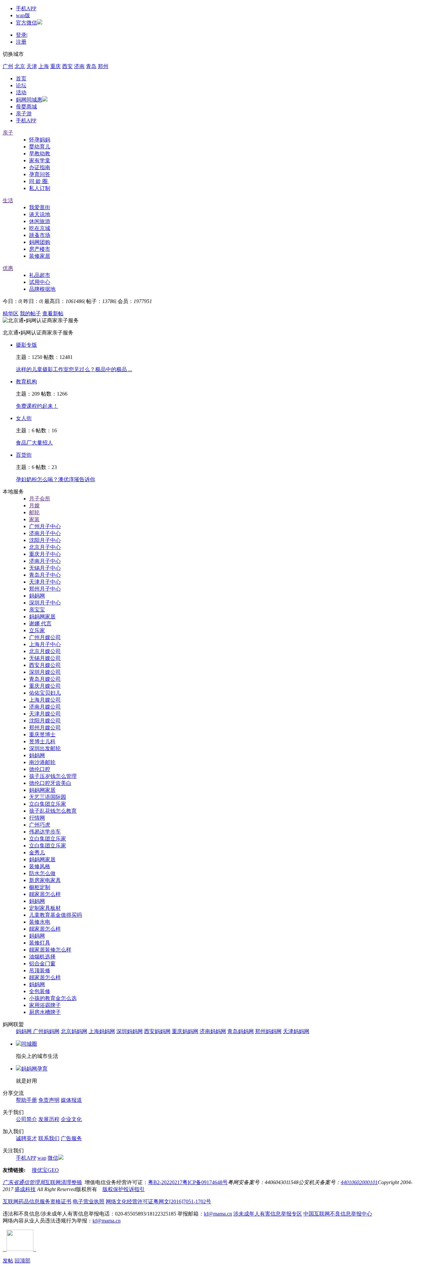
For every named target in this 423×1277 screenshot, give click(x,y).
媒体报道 (71, 1100)
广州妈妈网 (46, 1031)
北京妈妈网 (74, 1031)
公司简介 (26, 1119)
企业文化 (71, 1119)
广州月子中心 (45, 526)
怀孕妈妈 (39, 139)
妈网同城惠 (29, 99)
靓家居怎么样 (45, 894)
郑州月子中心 (45, 589)
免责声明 (48, 1100)
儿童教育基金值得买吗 (55, 915)
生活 (8, 200)
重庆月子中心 (45, 554)
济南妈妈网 (213, 1031)
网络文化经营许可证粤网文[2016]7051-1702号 (158, 1201)
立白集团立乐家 (47, 804)
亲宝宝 (37, 609)
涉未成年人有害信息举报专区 (267, 1214)
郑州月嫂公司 (45, 727)
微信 (53, 1158)
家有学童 (39, 160)
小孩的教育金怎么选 (53, 998)
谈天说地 (39, 214)
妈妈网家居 (42, 616)
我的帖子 (30, 313)
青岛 (91, 66)
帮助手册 (26, 1100)
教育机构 (26, 381)
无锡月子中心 (45, 568)
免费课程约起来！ (37, 406)
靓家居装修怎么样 (50, 949)
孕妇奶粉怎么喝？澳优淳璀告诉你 (55, 479)
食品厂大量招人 (34, 442)
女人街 (24, 418)
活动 (21, 92)
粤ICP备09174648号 (205, 1182)
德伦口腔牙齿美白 (50, 783)
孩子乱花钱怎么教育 (53, 811)
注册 (21, 42)
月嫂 (34, 505)
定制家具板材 (45, 908)
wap (41, 1158)
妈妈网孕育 (34, 1068)
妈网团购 (39, 242)
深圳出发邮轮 (45, 748)
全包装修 (39, 991)
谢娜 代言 (40, 623)
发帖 (8, 1260)
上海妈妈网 (102, 1031)
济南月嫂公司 (45, 707)
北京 (20, 66)
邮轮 (34, 512)
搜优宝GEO (45, 1170)
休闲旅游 (39, 221)
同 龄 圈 (39, 181)
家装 (34, 519)
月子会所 (39, 498)
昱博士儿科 (42, 741)
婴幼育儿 (39, 146)
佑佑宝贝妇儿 (45, 693)
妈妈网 (37, 596)
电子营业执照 (88, 1201)
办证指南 (39, 167)
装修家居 (39, 256)
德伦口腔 (39, 769)
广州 (8, 66)
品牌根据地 (42, 289)
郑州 (103, 66)
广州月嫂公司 (45, 637)
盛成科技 (25, 1189)
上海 (43, 66)
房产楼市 (39, 249)
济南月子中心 (45, 533)
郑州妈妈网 (268, 1031)
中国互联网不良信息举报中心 (337, 1214)
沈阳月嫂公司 (45, 720)
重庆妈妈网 (185, 1031)
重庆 (55, 66)
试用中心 (39, 282)
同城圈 (29, 1044)
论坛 (21, 85)
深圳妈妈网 (129, 1031)
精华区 (11, 313)
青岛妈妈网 (240, 1031)
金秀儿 (37, 852)
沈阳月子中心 (45, 540)
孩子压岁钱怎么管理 (53, 776)
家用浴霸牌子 (45, 1005)
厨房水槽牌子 (45, 1012)
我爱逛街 (39, 207)
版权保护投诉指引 (123, 1189)
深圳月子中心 (45, 602)
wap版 (23, 15)
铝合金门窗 (42, 963)
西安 (67, 66)
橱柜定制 (39, 887)
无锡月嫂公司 (45, 658)
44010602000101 (359, 1182)
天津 (31, 66)
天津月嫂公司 (45, 713)
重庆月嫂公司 (45, 686)
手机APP (26, 8)
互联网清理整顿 (63, 1182)
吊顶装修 (39, 970)
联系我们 (48, 1138)
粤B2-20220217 (165, 1182)
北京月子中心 (45, 547)
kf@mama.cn (218, 1214)
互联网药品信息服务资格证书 (37, 1201)
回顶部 (22, 1260)
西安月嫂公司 (45, 665)
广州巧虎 (39, 825)
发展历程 (48, 1119)
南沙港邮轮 (42, 762)
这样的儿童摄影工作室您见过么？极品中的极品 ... (74, 369)
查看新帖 (52, 313)
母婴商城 (26, 106)
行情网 (37, 818)
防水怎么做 (42, 873)
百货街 (24, 455)
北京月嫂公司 (45, 651)
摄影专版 (26, 345)
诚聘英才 (26, 1138)
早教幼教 (39, 153)
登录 (21, 35)
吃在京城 (39, 228)
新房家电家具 (45, 880)
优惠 (8, 268)
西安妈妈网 (157, 1031)
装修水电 (39, 922)
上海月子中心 (45, 644)
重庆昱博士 (42, 734)
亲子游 (24, 113)
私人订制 (39, 188)
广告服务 (71, 1138)
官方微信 (26, 22)
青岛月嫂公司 (45, 679)
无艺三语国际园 (47, 797)
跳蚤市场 (39, 235)
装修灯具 (39, 943)
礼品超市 (39, 275)
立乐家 (37, 630)
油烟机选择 (42, 956)
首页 (21, 78)
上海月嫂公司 (45, 700)
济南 (79, 66)
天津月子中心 (45, 582)
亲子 (8, 132)
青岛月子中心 (45, 575)
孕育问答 (39, 174)
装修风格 (39, 866)
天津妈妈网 (296, 1031)
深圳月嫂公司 (45, 672)
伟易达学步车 (45, 831)
